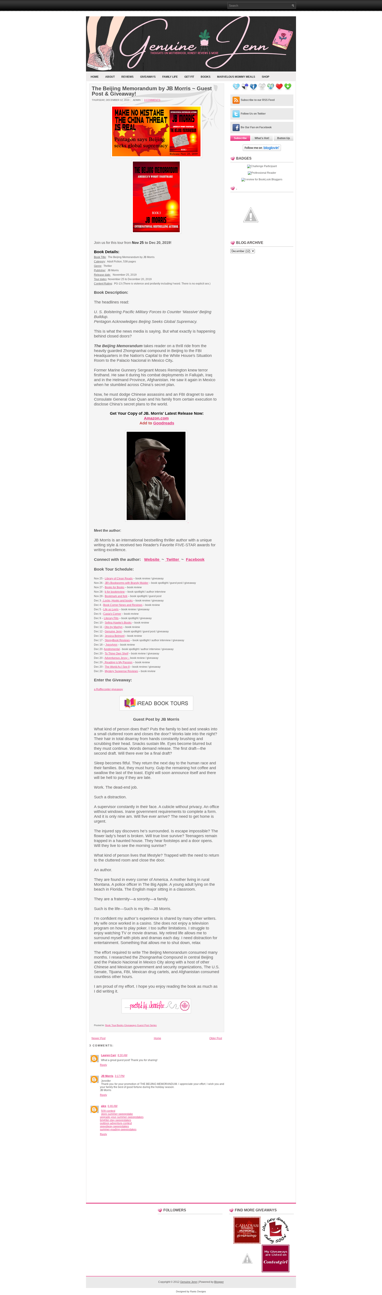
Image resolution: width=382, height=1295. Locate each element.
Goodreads (163, 423)
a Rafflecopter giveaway (108, 689)
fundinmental (112, 649)
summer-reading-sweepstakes (118, 1129)
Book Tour (110, 1025)
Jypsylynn (111, 644)
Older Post (215, 1038)
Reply (103, 1065)
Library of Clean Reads (119, 578)
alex (103, 1106)
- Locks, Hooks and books (117, 600)
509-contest (108, 1110)
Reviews (127, 76)
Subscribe (240, 138)
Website (151, 559)
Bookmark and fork (116, 596)
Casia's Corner (112, 613)
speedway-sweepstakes (114, 1126)
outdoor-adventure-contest (116, 1123)
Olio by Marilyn (113, 627)
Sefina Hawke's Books (118, 622)
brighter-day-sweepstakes (115, 1120)
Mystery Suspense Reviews (121, 671)
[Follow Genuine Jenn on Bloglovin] (262, 150)
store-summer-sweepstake (117, 1114)
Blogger (219, 1282)
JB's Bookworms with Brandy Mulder (126, 582)
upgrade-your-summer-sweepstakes (121, 1117)
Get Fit (189, 76)
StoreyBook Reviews (117, 640)
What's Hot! (262, 138)
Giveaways (148, 76)
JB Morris (107, 1076)
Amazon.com (156, 418)
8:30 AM (122, 1055)
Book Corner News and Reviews (122, 605)
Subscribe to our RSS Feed (258, 100)
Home (95, 76)
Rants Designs (198, 1291)
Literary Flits (111, 618)
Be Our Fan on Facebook (256, 127)
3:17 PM (119, 1076)
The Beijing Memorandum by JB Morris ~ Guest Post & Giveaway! (152, 91)
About (110, 76)
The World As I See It (117, 666)
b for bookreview (115, 591)
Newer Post (98, 1038)
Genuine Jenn (113, 631)
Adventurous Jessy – (117, 658)
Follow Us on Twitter (253, 113)
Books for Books (114, 587)
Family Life (170, 76)
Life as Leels (110, 609)
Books (205, 76)
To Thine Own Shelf (116, 653)
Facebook (195, 559)
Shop (265, 76)
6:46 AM (112, 1106)
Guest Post (143, 1025)
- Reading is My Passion (117, 662)
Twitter (172, 559)
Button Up (283, 138)
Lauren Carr (108, 1055)
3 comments (152, 100)
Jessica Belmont (114, 635)
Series (153, 1025)
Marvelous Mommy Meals (236, 76)
